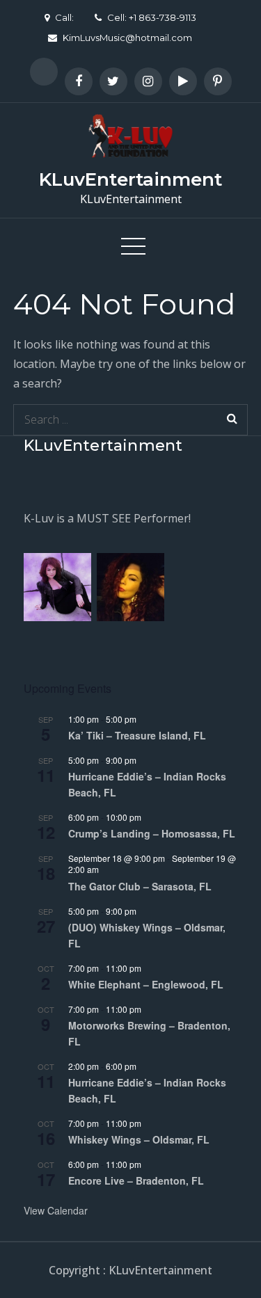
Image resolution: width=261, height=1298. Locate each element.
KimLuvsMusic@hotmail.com (127, 37)
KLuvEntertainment (130, 179)
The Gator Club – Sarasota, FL (140, 886)
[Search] (232, 419)
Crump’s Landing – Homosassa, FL (151, 833)
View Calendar (56, 1210)
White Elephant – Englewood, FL (145, 984)
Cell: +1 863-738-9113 (151, 17)
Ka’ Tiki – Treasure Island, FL (137, 735)
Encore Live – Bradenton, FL (136, 1180)
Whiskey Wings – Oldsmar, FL (138, 1139)
